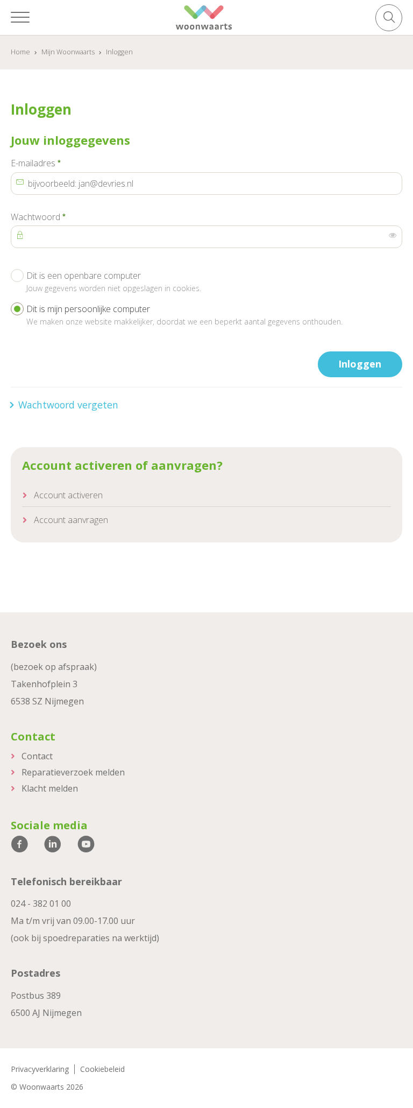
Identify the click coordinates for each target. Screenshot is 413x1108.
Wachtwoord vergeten (68, 404)
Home (20, 52)
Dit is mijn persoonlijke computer (184, 315)
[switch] (392, 235)
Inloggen (359, 363)
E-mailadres (56, 163)
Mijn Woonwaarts (68, 52)
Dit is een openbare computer (113, 281)
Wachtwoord (58, 217)
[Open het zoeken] (388, 17)
